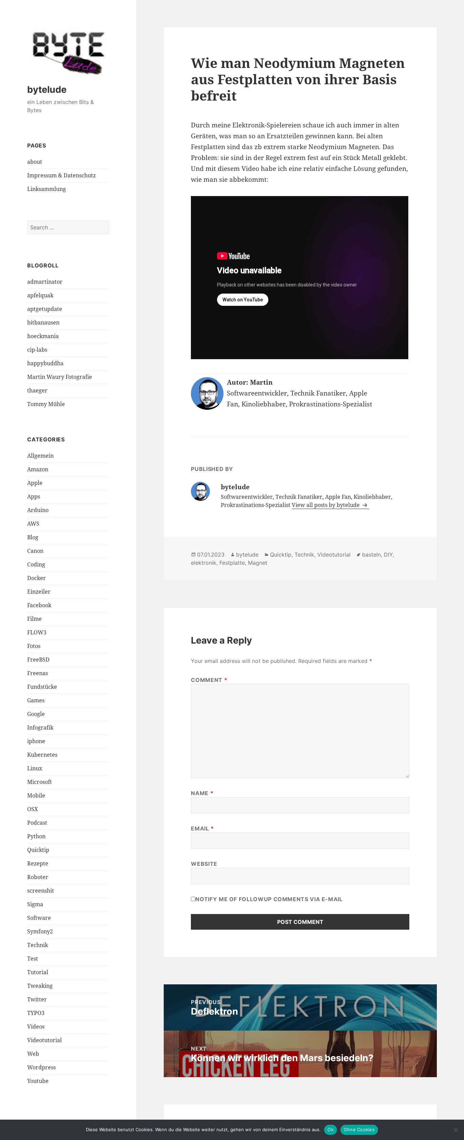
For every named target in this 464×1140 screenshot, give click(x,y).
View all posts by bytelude (326, 505)
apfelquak (40, 295)
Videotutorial (44, 1040)
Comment (209, 680)
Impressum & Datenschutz (61, 175)
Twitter (37, 999)
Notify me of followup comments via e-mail (268, 899)
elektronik (203, 562)
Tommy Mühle (46, 404)
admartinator (45, 281)
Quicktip (38, 850)
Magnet (257, 562)
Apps (33, 496)
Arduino (38, 510)
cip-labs (37, 349)
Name (202, 793)
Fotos (33, 646)
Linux (34, 768)
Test (32, 958)
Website (204, 863)
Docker (36, 578)
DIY (388, 554)
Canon (35, 551)
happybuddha (45, 363)
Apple (34, 483)
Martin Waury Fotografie (59, 377)
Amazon (37, 469)
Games (35, 700)
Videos (35, 1026)
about (34, 161)
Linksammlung (46, 189)
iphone (36, 741)
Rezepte (37, 863)
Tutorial (37, 972)
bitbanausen (43, 322)
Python (36, 836)
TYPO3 (35, 1013)
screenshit (40, 890)
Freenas (37, 673)
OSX (32, 809)
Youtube (38, 1081)
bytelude (47, 89)
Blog (32, 537)
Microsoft (39, 782)
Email (202, 828)
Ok (330, 1129)
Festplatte (232, 562)
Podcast (37, 822)
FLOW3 (37, 632)
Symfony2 (40, 931)
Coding (36, 564)
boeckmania (43, 336)
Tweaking (40, 985)
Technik (37, 945)
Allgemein (40, 455)
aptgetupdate (44, 309)
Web (33, 1053)
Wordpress (41, 1067)
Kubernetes (42, 754)
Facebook (39, 605)
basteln (371, 554)
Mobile (36, 795)
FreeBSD (38, 659)
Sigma (35, 904)
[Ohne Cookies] (455, 1129)
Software (39, 918)
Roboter (37, 877)
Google (36, 714)
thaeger (37, 390)
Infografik (40, 727)
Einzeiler (39, 591)
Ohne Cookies (359, 1129)
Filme (34, 618)
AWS (33, 523)
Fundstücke (42, 686)
